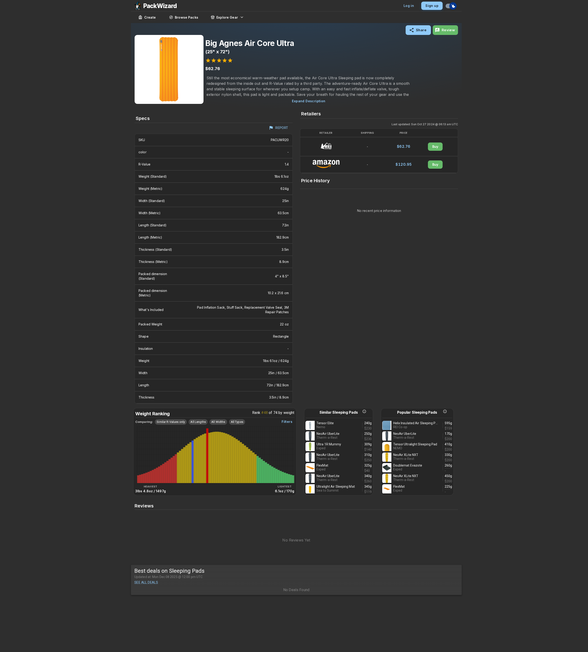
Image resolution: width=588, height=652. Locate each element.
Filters (287, 422)
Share (421, 30)
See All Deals (146, 582)
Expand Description (308, 101)
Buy (435, 146)
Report (281, 128)
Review (448, 30)
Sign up (431, 6)
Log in (409, 6)
